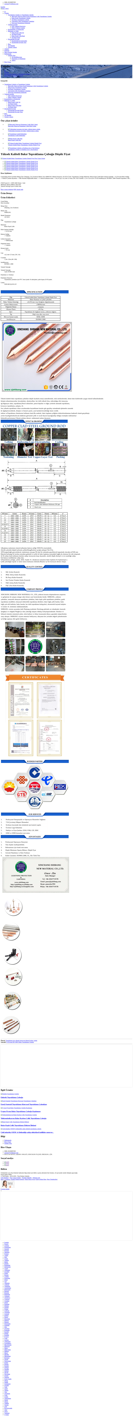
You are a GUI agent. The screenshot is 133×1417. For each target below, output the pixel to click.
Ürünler (6, 13)
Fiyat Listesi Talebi (6, 1174)
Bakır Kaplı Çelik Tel (18, 32)
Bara (9, 44)
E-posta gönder (5, 1189)
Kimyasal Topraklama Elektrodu (21, 23)
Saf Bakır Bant (16, 37)
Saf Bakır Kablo (16, 34)
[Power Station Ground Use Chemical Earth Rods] (18, 1101)
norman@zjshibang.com (11, 1153)
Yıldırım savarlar (13, 24)
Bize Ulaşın (7, 62)
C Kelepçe (7, 1179)
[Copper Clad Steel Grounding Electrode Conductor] (15, 1122)
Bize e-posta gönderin (7, 189)
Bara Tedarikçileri (52, 1179)
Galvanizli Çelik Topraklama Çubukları (23, 21)
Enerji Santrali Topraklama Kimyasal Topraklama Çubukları (24, 1104)
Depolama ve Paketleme (18, 58)
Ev (5, 11)
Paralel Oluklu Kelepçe (17, 1179)
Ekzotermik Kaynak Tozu (19, 42)
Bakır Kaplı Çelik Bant (18, 36)
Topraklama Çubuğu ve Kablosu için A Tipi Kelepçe (23, 149)
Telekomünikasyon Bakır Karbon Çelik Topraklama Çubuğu (23, 1118)
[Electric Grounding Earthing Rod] (10, 1094)
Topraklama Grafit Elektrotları (16, 135)
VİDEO (6, 49)
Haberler (6, 50)
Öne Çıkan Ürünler (15, 1178)
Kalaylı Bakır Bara (41, 1179)
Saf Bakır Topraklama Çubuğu (20, 19)
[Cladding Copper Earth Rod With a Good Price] (16, 1108)
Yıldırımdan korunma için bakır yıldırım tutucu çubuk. (23, 131)
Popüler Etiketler (27, 1178)
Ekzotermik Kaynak (13, 39)
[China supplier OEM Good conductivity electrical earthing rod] (21, 1129)
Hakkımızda (7, 54)
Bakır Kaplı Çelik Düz (14, 140)
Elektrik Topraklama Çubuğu (12, 1097)
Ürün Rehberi (5, 1178)
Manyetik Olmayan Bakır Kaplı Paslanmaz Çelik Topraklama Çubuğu (32, 16)
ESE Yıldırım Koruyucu (18, 26)
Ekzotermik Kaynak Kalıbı (19, 41)
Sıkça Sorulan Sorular (10, 52)
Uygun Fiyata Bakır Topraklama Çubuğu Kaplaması (21, 1111)
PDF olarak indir (18, 189)
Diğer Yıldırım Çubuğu (18, 28)
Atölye (13, 60)
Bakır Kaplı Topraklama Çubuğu (21, 18)
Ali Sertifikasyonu (17, 57)
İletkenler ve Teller (13, 31)
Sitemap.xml (36, 1178)
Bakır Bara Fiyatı (30, 1179)
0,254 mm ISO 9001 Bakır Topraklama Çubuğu (20, 1042)
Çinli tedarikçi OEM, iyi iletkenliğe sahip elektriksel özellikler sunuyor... (27, 1132)
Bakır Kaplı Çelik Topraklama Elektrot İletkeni (18, 1125)
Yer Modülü (11, 45)
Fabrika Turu (11, 55)
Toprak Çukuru (12, 47)
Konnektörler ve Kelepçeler (16, 29)
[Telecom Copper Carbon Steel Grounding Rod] (19, 1115)
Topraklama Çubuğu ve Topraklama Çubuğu (21, 15)
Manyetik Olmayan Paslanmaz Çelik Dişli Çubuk (22, 126)
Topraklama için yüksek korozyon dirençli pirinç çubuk (21, 1040)
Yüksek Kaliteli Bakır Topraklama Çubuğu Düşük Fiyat (24, 145)
